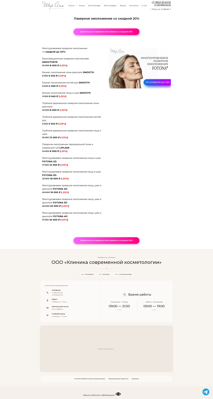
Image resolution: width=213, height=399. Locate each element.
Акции (82, 6)
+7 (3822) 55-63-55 (161, 2)
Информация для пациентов (118, 379)
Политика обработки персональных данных (89, 379)
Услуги (71, 6)
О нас (144, 6)
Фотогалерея (110, 6)
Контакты (133, 6)
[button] (106, 31)
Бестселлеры (94, 6)
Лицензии (135, 379)
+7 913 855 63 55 (162, 4)
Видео (123, 6)
